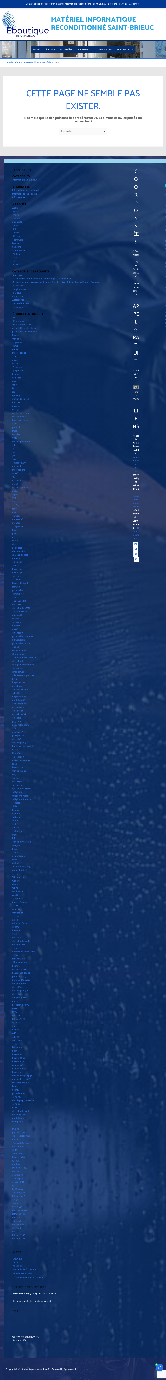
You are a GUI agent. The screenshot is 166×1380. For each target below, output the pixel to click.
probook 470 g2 (19, 976)
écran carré (17, 711)
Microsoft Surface (21, 1143)
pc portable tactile (21, 643)
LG (13, 261)
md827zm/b (18, 519)
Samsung (16, 247)
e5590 (15, 1008)
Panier (15, 1262)
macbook (16, 466)
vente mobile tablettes (136, 464)
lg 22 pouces (18, 1189)
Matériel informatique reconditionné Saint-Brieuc (102, 23)
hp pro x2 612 (18, 682)
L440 (14, 597)
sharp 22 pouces (20, 555)
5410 (14, 1107)
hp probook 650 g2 (21, 696)
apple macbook (19, 704)
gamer (15, 349)
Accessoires (18, 300)
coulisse (16, 803)
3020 (14, 459)
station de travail (20, 399)
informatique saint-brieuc (24, 194)
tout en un (17, 576)
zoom (15, 820)
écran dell (17, 562)
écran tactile (18, 707)
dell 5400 (17, 1221)
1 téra (15, 852)
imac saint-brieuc (20, 420)
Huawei (16, 264)
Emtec (15, 226)
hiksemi (16, 930)
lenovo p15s (17, 1072)
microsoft (17, 222)
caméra (16, 813)
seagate (16, 845)
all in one (16, 580)
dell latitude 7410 (20, 1146)
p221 (14, 534)
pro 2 (14, 679)
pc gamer (17, 721)
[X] (135, 549)
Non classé (17, 275)
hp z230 (16, 402)
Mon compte (18, 1266)
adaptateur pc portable (23, 675)
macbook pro (18, 470)
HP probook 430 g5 (21, 867)
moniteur (16, 523)
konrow (15, 243)
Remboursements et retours (29, 1277)
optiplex (16, 434)
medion (16, 1164)
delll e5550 (17, 633)
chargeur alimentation (23, 665)
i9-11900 (16, 753)
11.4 (13, 477)
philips (15, 491)
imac (14, 431)
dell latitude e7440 (21, 789)
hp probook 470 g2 (21, 973)
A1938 (15, 473)
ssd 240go (17, 831)
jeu (13, 392)
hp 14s (15, 1139)
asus (14, 356)
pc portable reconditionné (24, 332)
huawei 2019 (18, 1061)
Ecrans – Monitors (103, 49)
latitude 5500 (18, 1235)
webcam (16, 817)
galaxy (15, 381)
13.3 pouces (17, 898)
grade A (16, 1022)
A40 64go (17, 1040)
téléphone (17, 792)
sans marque (18, 250)
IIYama (15, 215)
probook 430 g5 (19, 870)
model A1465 (18, 700)
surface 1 (16, 622)
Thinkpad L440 (19, 601)
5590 (14, 1012)
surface (16, 619)
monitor (16, 558)
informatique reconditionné (25, 190)
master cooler (19, 353)
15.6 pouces (17, 370)
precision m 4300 (20, 1005)
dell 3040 (17, 994)
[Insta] (135, 554)
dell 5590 (16, 1015)
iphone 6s (17, 1065)
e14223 (15, 1171)
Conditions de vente (22, 1273)
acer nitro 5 (17, 732)
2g (13, 1026)
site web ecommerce (136, 533)
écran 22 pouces (20, 487)
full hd (15, 888)
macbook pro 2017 (21, 1083)
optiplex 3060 (19, 984)
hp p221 (15, 530)
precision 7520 (19, 1132)
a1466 (15, 484)
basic (14, 849)
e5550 (15, 629)
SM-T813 (16, 505)
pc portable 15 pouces (22, 636)
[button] (131, 49)
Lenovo (16, 233)
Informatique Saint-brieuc (24, 180)
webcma (16, 881)
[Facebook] (135, 544)
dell (14, 544)
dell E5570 (17, 604)
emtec (15, 828)
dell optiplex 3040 (21, 441)
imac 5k (16, 406)
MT (13, 448)
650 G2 (15, 647)
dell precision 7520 (21, 1136)
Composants (18, 296)
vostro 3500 (18, 1207)
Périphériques (123, 49)
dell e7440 (17, 782)
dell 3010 (16, 739)
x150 (14, 835)
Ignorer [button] (136, 4)
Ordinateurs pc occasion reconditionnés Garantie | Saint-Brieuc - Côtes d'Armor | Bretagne (56, 282)
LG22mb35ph (18, 1193)
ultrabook (17, 626)
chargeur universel (21, 654)
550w (14, 859)
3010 (14, 456)
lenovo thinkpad (20, 583)
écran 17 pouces (20, 969)
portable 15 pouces (21, 980)
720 (14, 1125)
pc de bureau (18, 1093)
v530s (15, 955)
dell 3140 (16, 937)
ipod (14, 509)
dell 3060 (17, 987)
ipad (14, 512)
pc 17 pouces (18, 735)
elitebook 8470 (19, 923)
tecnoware (17, 668)
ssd (14, 824)
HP (13, 211)
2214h (15, 920)
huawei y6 (17, 1054)
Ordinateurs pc (84, 49)
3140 (14, 934)
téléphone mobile (21, 796)
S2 (13, 502)
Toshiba (16, 218)
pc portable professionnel (24, 328)
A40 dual (16, 1037)
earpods (16, 516)
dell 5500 (16, 1231)
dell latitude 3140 (20, 941)
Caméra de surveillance (23, 952)
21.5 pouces (17, 526)
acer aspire (17, 1175)
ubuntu (15, 1090)
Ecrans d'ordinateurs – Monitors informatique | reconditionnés (42, 279)
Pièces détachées (21, 303)
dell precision (18, 551)
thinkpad (16, 339)
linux (14, 1086)
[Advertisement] (59, 1322)
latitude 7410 (18, 1239)
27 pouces (17, 548)
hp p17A (16, 966)
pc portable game (20, 725)
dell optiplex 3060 (21, 991)
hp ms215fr (17, 572)
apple (15, 360)
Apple (15, 208)
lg (13, 1185)
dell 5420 (16, 1217)
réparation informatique (136, 501)
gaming (16, 395)
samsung (16, 378)
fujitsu (15, 495)
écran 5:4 (16, 718)
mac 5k (15, 410)
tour (14, 452)
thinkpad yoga (19, 771)
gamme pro (18, 594)
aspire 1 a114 (18, 1182)
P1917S (15, 565)
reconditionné (19, 650)
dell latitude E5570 (21, 608)
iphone (15, 374)
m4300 (15, 1001)
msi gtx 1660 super (21, 760)
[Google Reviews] (136, 559)
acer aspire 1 (18, 1178)
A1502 (15, 895)
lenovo (15, 335)
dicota (15, 884)
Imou (14, 948)
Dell (14, 229)
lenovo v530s (18, 959)
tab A (14, 385)
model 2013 (18, 1118)
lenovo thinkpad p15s (22, 1076)
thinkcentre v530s (20, 962)
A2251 (15, 1200)
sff (13, 445)
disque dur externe (21, 842)
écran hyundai (19, 714)
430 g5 (15, 863)
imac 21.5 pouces (20, 902)
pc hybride (17, 686)
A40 (14, 1033)
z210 (14, 424)
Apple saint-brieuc (21, 413)
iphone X (16, 1029)
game (15, 346)
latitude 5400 (18, 1214)
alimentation (18, 856)
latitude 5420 (18, 1196)
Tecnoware (17, 240)
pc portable (17, 590)
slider (15, 806)
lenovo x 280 (18, 1157)
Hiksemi (16, 236)
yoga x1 (15, 774)
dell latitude (18, 661)
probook (16, 427)
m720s (15, 1129)
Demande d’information (24, 1269)
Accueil (36, 49)
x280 (14, 1150)
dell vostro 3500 (20, 1210)
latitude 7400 (18, 1047)
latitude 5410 (18, 1115)
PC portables (66, 49)
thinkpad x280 (19, 1153)
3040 (14, 438)
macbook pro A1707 (21, 1079)
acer (14, 728)
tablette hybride (20, 689)
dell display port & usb (23, 1100)
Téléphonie (49, 49)
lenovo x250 (18, 767)
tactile (15, 778)
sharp (15, 541)
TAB (14, 498)
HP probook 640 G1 (21, 325)
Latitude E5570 (19, 611)
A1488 (15, 905)
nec (14, 537)
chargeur (16, 293)
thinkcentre (17, 913)
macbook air (18, 480)
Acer (14, 257)
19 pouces (17, 367)
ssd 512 (15, 927)
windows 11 (17, 891)
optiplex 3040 (19, 998)
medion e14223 (19, 1168)
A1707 (15, 874)
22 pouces (17, 342)
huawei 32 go (18, 1058)
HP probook (18, 321)
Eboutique (17, 1259)
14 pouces (17, 785)
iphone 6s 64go (19, 1068)
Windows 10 (18, 877)
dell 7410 (16, 1228)
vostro (15, 1203)
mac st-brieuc (19, 417)
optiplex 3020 (19, 463)
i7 (13, 388)
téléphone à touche (21, 799)
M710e (15, 916)
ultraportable (18, 640)
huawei (15, 1051)
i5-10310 (16, 1161)
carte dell (17, 1104)
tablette (16, 693)
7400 (14, 1044)
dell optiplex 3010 (20, 743)
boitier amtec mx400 (22, 746)
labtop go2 (17, 1122)
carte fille (17, 1097)
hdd (14, 838)
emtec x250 (18, 757)
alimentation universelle (24, 658)
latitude (16, 587)
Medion (16, 254)
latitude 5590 (18, 1019)
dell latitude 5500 (20, 1224)
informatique (18, 197)
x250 (14, 764)
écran (15, 363)
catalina (16, 909)
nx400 (15, 750)
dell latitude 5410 (20, 1111)
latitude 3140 (18, 944)
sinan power (18, 672)
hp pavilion (17, 569)
